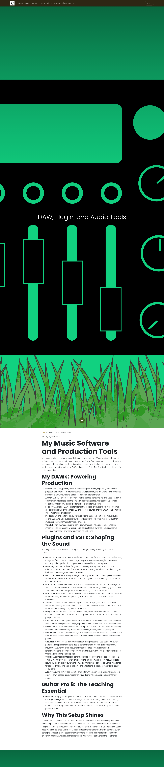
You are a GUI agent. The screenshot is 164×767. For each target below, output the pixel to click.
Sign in (149, 3)
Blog (43, 432)
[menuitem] (20, 3)
